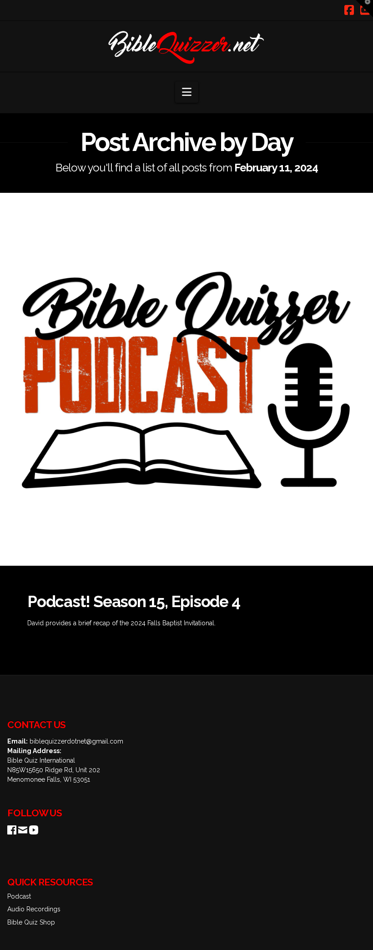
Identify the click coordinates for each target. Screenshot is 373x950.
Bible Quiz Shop (31, 922)
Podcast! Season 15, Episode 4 (133, 601)
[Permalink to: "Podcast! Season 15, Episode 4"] (186, 379)
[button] (186, 92)
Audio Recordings (33, 909)
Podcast (19, 896)
